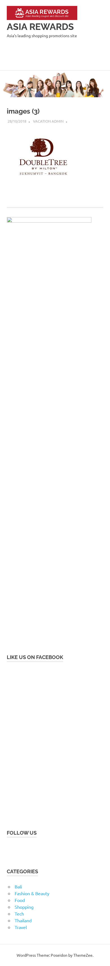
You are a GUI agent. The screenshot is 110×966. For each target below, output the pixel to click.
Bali (18, 886)
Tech (19, 913)
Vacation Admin (48, 121)
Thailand (23, 920)
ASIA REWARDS (40, 26)
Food (20, 900)
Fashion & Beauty (32, 893)
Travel (21, 927)
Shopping (24, 907)
